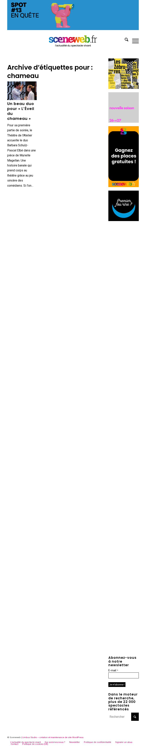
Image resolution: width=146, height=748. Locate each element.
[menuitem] (124, 40)
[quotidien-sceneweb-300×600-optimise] (123, 186)
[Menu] (133, 40)
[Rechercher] (124, 40)
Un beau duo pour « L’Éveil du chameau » (20, 111)
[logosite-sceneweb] (73, 40)
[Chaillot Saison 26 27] (123, 121)
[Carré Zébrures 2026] (123, 88)
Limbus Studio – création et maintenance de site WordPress (52, 737)
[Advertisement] (123, 281)
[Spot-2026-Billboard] (73, 29)
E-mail (113, 670)
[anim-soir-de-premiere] (123, 220)
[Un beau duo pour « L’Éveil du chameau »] (21, 90)
